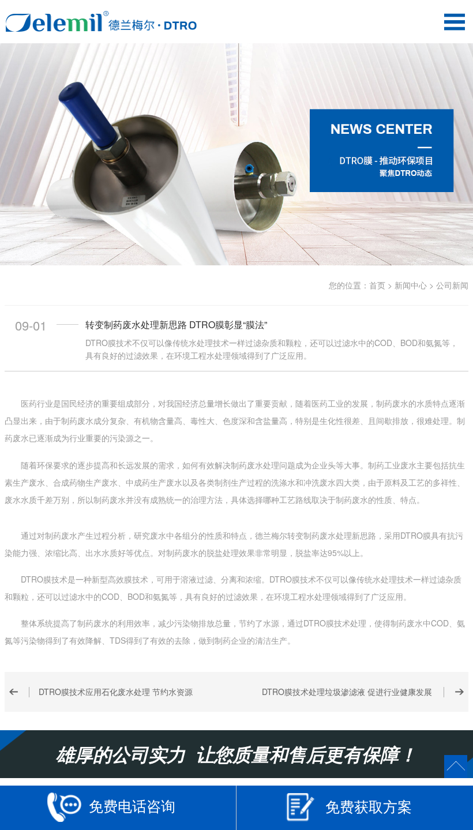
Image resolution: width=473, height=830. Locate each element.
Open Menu (454, 22)
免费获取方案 (368, 806)
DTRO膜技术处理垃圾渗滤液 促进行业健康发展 (347, 691)
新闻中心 (411, 285)
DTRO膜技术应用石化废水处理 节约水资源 (116, 691)
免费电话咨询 (132, 805)
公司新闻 (452, 285)
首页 (377, 285)
